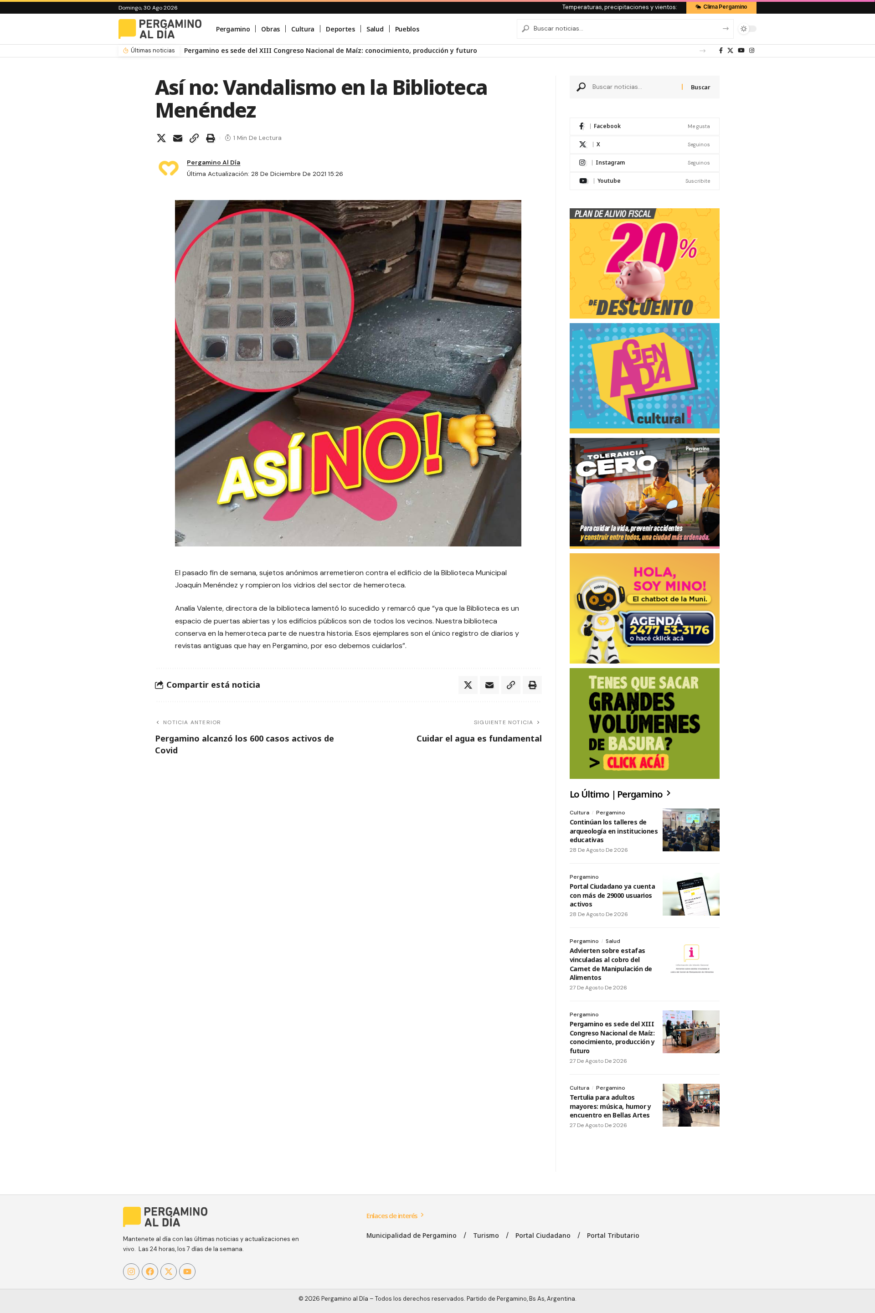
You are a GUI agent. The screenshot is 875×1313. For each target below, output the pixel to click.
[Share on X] (161, 138)
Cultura (579, 812)
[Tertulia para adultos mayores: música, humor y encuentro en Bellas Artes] (691, 1105)
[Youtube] (645, 181)
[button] (702, 51)
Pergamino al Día (213, 162)
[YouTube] (741, 51)
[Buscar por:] (634, 87)
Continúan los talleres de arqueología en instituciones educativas (614, 831)
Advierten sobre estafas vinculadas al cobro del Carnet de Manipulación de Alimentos (611, 964)
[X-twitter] (168, 1271)
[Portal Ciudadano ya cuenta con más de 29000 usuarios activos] (691, 894)
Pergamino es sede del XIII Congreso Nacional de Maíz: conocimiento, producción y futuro (612, 1037)
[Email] (177, 138)
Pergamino (610, 812)
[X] (730, 51)
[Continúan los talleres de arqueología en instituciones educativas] (691, 829)
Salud (613, 941)
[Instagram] (752, 51)
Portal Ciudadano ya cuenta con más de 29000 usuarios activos (612, 895)
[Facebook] (721, 51)
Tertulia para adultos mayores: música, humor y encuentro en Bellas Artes (305, 50)
